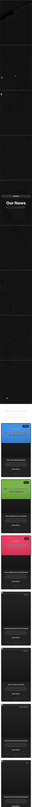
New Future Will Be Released (16, 460)
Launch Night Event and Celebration (16, 572)
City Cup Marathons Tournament (16, 516)
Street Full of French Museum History (16, 797)
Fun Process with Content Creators (16, 741)
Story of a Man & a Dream (16, 684)
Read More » (16, 469)
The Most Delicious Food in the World (16, 628)
